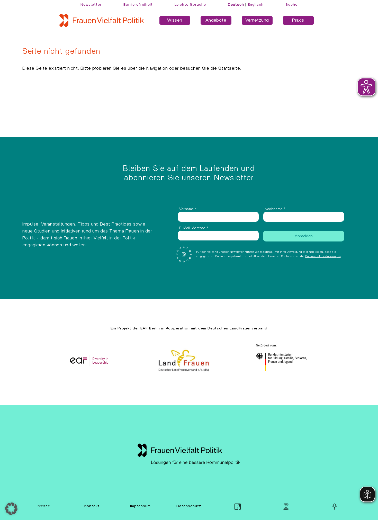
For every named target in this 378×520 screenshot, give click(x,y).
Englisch (256, 4)
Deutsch (236, 4)
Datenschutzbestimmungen (322, 256)
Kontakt (92, 506)
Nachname (275, 209)
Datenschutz (188, 506)
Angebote (215, 20)
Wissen (174, 20)
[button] (11, 508)
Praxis (298, 20)
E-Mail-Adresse (194, 228)
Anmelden (304, 236)
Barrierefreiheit (138, 4)
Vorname (188, 209)
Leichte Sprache (190, 4)
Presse (43, 506)
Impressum (140, 506)
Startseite (229, 68)
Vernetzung (257, 20)
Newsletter (91, 4)
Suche (291, 4)
